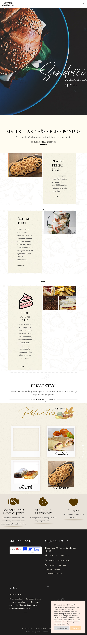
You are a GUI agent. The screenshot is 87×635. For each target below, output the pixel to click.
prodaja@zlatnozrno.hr (54, 573)
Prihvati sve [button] (76, 628)
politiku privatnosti (61, 624)
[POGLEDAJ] (43, 144)
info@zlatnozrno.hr (52, 569)
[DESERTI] (20, 366)
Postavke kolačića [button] (62, 628)
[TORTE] (20, 265)
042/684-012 (61, 565)
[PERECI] (55, 196)
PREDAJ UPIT (15, 594)
